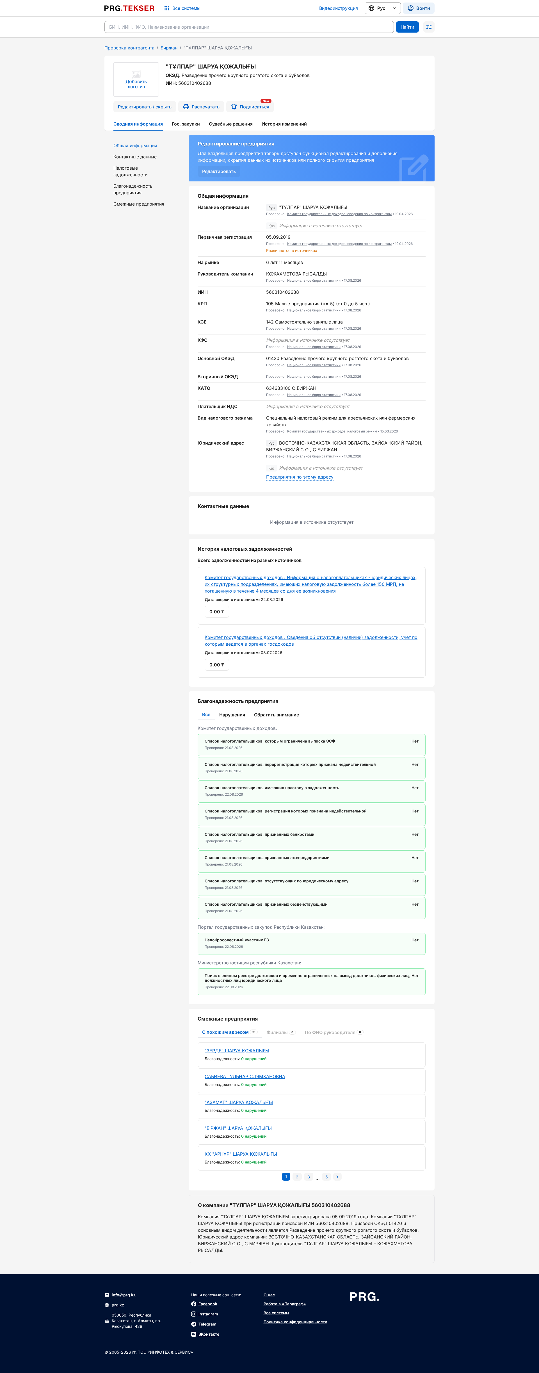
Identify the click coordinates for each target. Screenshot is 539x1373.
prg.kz (118, 1305)
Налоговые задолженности (130, 171)
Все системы (276, 1312)
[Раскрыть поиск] (429, 27)
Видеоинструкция (338, 8)
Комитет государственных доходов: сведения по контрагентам (339, 214)
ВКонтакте (208, 1334)
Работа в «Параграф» (285, 1303)
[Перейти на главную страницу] (129, 8)
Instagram (208, 1313)
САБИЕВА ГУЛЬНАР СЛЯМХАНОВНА (245, 1076)
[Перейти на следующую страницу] (337, 1177)
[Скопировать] (421, 211)
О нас (269, 1294)
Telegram (207, 1324)
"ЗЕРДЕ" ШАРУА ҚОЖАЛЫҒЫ (237, 1050)
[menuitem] (143, 145)
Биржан (169, 48)
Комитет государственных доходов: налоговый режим (332, 431)
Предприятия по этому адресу (300, 477)
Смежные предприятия (138, 204)
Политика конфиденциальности (295, 1321)
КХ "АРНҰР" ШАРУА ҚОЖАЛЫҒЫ (241, 1154)
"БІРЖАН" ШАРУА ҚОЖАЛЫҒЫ (238, 1128)
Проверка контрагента (129, 48)
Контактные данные (135, 157)
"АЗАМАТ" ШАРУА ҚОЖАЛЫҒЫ (239, 1102)
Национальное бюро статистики (314, 280)
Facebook (207, 1303)
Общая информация (135, 145)
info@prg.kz (124, 1294)
